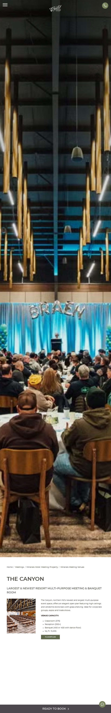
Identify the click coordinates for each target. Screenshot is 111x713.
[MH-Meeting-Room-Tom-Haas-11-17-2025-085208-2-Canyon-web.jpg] (99, 689)
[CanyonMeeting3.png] (71, 695)
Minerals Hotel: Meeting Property (42, 567)
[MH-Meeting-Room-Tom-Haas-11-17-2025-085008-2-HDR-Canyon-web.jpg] (39, 684)
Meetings (19, 567)
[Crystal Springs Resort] (55, 8)
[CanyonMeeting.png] (39, 701)
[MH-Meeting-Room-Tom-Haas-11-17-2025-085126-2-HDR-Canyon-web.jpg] (11, 689)
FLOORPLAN (50, 637)
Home (10, 567)
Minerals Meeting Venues (72, 567)
